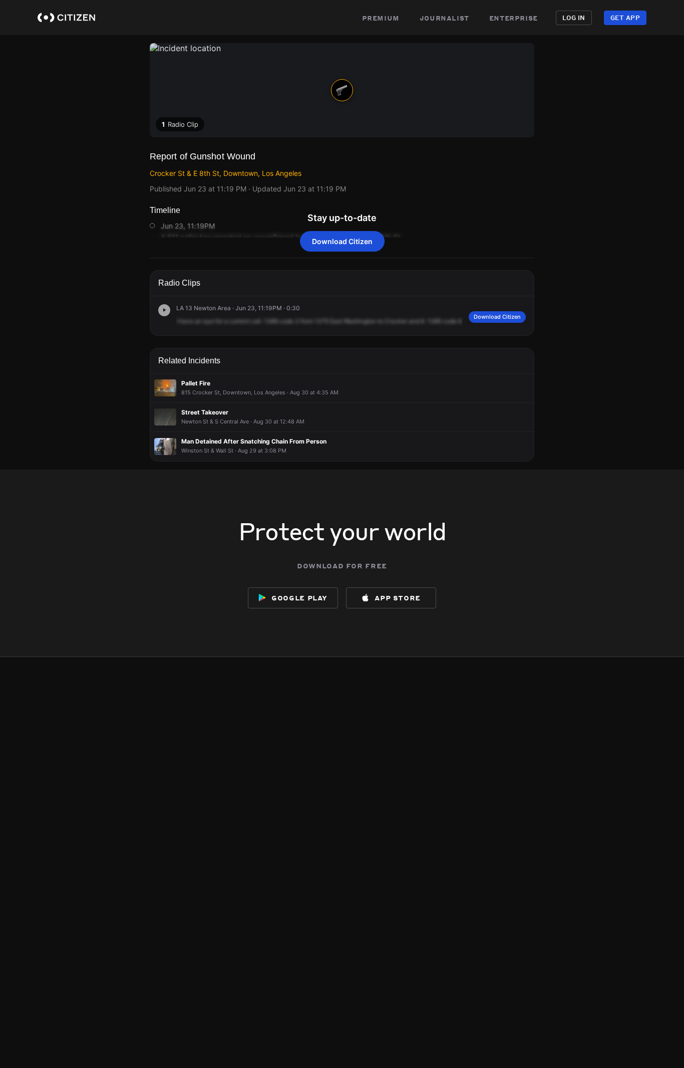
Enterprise (513, 18)
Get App (625, 18)
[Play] (164, 310)
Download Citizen (342, 241)
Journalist (444, 18)
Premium (381, 18)
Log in (573, 18)
